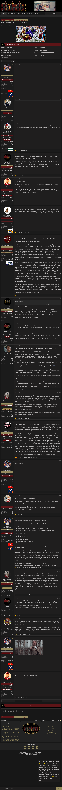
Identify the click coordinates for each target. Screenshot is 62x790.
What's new (11, 13)
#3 (60, 123)
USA (12, 515)
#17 (60, 598)
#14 (60, 495)
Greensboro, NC (10, 87)
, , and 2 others (28, 389)
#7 (60, 236)
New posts (3, 16)
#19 (60, 638)
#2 (60, 99)
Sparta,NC (11, 363)
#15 (60, 518)
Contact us (37, 720)
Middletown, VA (10, 447)
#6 (60, 207)
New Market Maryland (8, 615)
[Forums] (2, 20)
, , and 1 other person (28, 594)
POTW (18, 13)
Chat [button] (59, 788)
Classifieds (36, 13)
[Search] (57, 13)
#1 (60, 64)
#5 (60, 178)
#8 (60, 298)
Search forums (10, 16)
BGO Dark (4, 720)
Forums (4, 13)
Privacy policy (53, 720)
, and (25, 175)
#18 (60, 618)
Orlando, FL (11, 228)
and (22, 150)
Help (58, 720)
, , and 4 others (28, 457)
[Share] (58, 65)
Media (28, 13)
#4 (60, 154)
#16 (60, 571)
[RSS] (60, 720)
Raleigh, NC (10, 147)
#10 (60, 345)
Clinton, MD (10, 634)
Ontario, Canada (9, 416)
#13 (60, 460)
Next (12, 61)
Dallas (12, 120)
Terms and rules (44, 720)
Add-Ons (28, 754)
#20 (60, 673)
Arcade (23, 13)
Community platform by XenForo (31, 752)
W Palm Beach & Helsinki (8, 204)
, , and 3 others (29, 567)
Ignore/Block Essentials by (31, 753)
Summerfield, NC (9, 259)
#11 (60, 392)
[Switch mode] (60, 13)
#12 (60, 422)
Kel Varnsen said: (19, 301)
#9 (60, 323)
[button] (15, 13)
